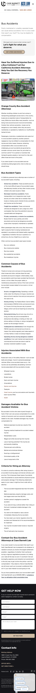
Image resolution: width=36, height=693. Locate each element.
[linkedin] (17, 671)
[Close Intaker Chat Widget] (34, 671)
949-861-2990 (26, 10)
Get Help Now (18, 636)
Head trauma (8, 392)
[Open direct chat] (31, 671)
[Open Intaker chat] (16, 692)
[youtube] (20, 671)
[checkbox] (2, 631)
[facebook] (11, 671)
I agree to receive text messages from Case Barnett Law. (16, 631)
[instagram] (23, 671)
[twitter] (14, 671)
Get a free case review (14, 52)
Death (6, 398)
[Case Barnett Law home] (15, 4)
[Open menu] (33, 4)
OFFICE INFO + (6, 663)
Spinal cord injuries (10, 386)
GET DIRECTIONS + (7, 666)
